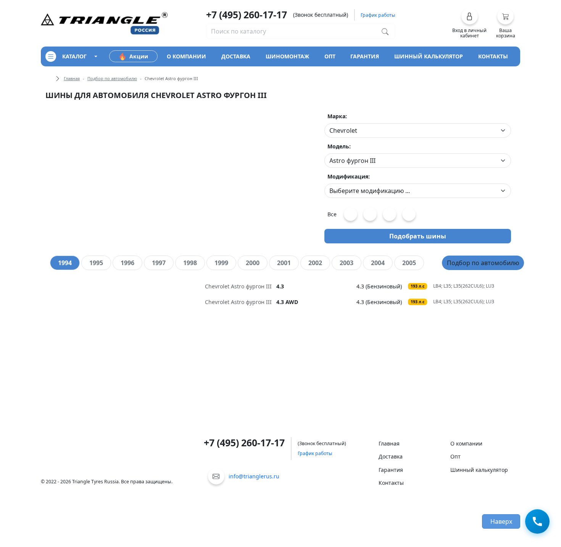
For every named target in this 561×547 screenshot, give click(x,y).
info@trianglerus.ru (254, 476)
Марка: (337, 116)
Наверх (501, 521)
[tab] (65, 263)
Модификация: (348, 176)
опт (329, 56)
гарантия (364, 56)
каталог (74, 56)
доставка (235, 56)
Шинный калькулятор (479, 469)
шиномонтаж (287, 56)
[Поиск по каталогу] (385, 31)
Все (332, 214)
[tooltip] (280, 286)
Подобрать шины (417, 236)
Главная (72, 78)
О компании (466, 443)
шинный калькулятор (428, 56)
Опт (455, 456)
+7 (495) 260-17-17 (246, 14)
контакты (493, 56)
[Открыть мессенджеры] (537, 522)
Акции (138, 56)
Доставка (391, 456)
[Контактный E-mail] (216, 476)
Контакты (391, 482)
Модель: (339, 146)
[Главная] (104, 22)
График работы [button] (378, 15)
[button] (469, 23)
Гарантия (391, 469)
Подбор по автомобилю (112, 78)
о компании (186, 56)
